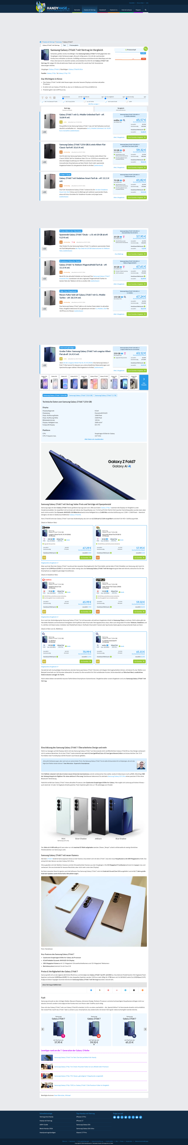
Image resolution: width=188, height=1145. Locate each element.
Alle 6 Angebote (119, 197)
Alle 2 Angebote (119, 137)
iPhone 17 (79, 1121)
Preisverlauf (131, 50)
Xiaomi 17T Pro (81, 1132)
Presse (121, 1141)
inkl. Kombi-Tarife (112, 101)
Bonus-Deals (140, 3)
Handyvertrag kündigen (48, 1132)
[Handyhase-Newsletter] (114, 1117)
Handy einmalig (136, 96)
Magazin (138, 10)
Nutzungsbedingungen (83, 1141)
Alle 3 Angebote (119, 314)
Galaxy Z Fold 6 (54, 69)
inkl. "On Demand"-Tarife (51, 101)
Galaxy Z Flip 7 (52, 73)
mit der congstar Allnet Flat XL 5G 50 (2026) (78, 363)
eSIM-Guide (44, 1124)
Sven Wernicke (59, 1095)
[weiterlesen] (74, 131)
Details (68, 540)
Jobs (147, 3)
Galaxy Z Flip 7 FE (64, 73)
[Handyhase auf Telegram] (118, 1117)
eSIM (130, 101)
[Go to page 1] (93, 1044)
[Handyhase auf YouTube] (136, 1117)
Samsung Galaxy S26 (83, 1124)
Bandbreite (93, 96)
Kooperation (129, 1141)
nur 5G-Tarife (90, 101)
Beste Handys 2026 (46, 1128)
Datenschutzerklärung (97, 1141)
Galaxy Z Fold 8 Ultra (75, 69)
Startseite (77, 10)
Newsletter (132, 3)
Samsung (58, 42)
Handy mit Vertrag (89, 10)
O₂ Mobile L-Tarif (101, 308)
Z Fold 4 (50, 859)
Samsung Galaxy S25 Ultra (117, 776)
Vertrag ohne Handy (46, 1117)
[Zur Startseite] (40, 42)
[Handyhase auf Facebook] (129, 1117)
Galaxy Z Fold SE (75, 515)
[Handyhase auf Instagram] (133, 1117)
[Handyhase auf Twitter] (125, 1117)
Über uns (64, 1141)
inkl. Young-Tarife (70, 101)
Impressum (72, 1141)
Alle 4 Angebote (119, 284)
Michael (67, 1095)
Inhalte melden (109, 1141)
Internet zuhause (127, 10)
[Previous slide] (42, 1029)
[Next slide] (145, 1029)
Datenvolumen (72, 96)
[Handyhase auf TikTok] (140, 1117)
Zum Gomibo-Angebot (136, 137)
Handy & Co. (114, 10)
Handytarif (102, 10)
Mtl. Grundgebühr (115, 96)
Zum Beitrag (119, 254)
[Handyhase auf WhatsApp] (122, 1117)
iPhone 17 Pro (81, 1117)
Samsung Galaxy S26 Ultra (85, 1128)
